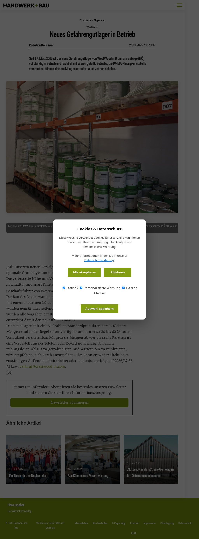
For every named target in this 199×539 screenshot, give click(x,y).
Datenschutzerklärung (99, 260)
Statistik (72, 288)
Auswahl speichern (99, 308)
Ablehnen (117, 272)
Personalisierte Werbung (101, 288)
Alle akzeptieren (84, 272)
